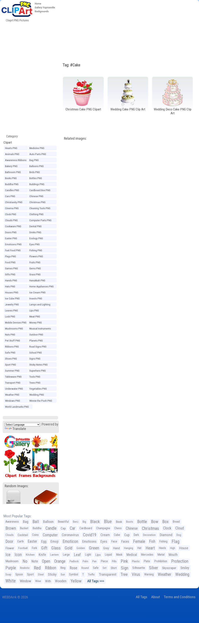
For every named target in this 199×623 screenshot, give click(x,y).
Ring (62, 568)
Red (37, 568)
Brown (10, 528)
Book (119, 522)
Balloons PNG (36, 166)
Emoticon (70, 541)
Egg (43, 541)
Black (95, 521)
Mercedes (147, 554)
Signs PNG (34, 358)
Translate (19, 428)
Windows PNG (12, 400)
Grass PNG (35, 274)
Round (85, 568)
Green (94, 548)
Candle (51, 528)
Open (46, 561)
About (155, 597)
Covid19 (89, 534)
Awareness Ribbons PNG (15, 161)
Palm (85, 561)
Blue (108, 521)
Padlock (74, 561)
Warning (149, 574)
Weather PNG (12, 394)
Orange (59, 561)
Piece (104, 561)
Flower (9, 548)
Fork (34, 548)
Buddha (36, 528)
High (172, 548)
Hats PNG (10, 286)
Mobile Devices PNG (15, 322)
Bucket (24, 528)
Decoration (149, 535)
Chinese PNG (36, 196)
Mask (119, 554)
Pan (94, 561)
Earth (20, 541)
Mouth (173, 555)
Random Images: (17, 486)
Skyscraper (169, 568)
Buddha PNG (11, 184)
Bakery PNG (11, 166)
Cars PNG (10, 196)
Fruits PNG (34, 262)
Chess (118, 528)
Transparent (107, 574)
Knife (42, 555)
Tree (124, 574)
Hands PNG (11, 280)
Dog (178, 535)
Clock (167, 528)
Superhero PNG (37, 370)
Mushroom (11, 561)
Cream (105, 535)
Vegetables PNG (38, 388)
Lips (98, 555)
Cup (127, 535)
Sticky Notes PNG (38, 364)
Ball (35, 521)
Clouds (9, 535)
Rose (73, 568)
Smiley (184, 568)
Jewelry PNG (12, 304)
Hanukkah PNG (37, 280)
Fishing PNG (35, 250)
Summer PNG (12, 370)
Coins (35, 535)
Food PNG (10, 262)
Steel (41, 574)
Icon (18, 554)
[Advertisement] (128, 29)
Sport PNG (10, 364)
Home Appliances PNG (41, 286)
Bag (25, 521)
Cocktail (23, 535)
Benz (76, 521)
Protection (179, 561)
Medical (132, 555)
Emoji (54, 541)
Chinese (132, 528)
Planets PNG (36, 340)
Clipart (7, 142)
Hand (116, 548)
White (10, 581)
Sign (124, 567)
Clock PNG (10, 214)
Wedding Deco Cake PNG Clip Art (172, 111)
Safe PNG (10, 352)
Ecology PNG (36, 238)
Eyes (103, 541)
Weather (164, 574)
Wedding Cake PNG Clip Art (127, 109)
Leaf (77, 554)
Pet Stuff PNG (12, 340)
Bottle (142, 521)
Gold (68, 548)
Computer (50, 535)
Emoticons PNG (13, 244)
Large (66, 554)
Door (9, 541)
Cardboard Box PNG (39, 190)
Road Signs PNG (37, 346)
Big (84, 521)
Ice (7, 554)
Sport (30, 574)
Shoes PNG (11, 358)
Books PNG (11, 178)
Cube (117, 535)
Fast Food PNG (13, 250)
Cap (63, 528)
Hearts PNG (11, 148)
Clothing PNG (36, 214)
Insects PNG (35, 298)
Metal (161, 554)
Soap (8, 574)
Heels (162, 548)
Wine (38, 581)
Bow (154, 521)
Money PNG (35, 322)
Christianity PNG (13, 202)
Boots (129, 521)
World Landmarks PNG (17, 406)
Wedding (182, 574)
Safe (96, 568)
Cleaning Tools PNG (39, 208)
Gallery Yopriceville (45, 7)
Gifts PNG (10, 274)
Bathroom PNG (13, 172)
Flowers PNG (36, 256)
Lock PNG (10, 316)
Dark (136, 535)
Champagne (103, 528)
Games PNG (11, 268)
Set (104, 568)
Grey (106, 548)
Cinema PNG (12, 208)
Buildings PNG (36, 184)
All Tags (141, 597)
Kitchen (30, 554)
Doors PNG (11, 232)
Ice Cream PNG (37, 292)
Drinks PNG (35, 232)
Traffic (91, 574)
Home (38, 3)
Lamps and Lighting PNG (39, 305)
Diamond (166, 535)
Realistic (25, 568)
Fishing (163, 541)
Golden (81, 548)
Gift (44, 548)
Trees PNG (34, 382)
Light (88, 554)
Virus (136, 574)
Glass (56, 548)
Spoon (19, 574)
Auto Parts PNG (37, 154)
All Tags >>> (95, 581)
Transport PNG (12, 382)
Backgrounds (42, 11)
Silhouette (138, 568)
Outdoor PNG (36, 334)
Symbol (73, 574)
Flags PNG (10, 256)
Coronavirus (70, 535)
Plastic (136, 561)
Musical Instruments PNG (40, 329)
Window (25, 581)
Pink (124, 561)
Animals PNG (12, 154)
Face (114, 541)
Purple (10, 567)
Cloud (179, 528)
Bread (176, 521)
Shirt (114, 568)
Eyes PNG (34, 244)
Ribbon (50, 567)
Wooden (60, 581)
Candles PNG (12, 190)
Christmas (150, 528)
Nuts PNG (10, 334)
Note (34, 561)
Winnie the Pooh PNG (40, 400)
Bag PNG (34, 160)
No (25, 561)
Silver (153, 567)
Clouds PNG (11, 220)
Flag (176, 541)
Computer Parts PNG (40, 220)
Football (23, 548)
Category (10, 136)
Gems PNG (35, 268)
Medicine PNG (36, 148)
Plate (147, 561)
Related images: (75, 138)
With (48, 581)
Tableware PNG (13, 376)
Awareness (12, 521)
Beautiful (63, 521)
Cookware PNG (13, 226)
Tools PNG (34, 376)
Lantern (54, 554)
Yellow (76, 581)
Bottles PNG (35, 178)
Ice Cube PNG (12, 298)
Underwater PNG (14, 388)
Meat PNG (34, 316)
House (183, 548)
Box (165, 521)
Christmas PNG (37, 202)
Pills (114, 561)
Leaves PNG (11, 310)
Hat (139, 548)
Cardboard (85, 528)
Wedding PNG (36, 394)
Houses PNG (11, 292)
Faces (125, 541)
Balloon (48, 522)
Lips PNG (34, 310)
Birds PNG (34, 172)
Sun (63, 574)
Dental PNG (35, 226)
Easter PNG (11, 238)
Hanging (128, 548)
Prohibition (160, 561)
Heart (150, 548)
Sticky (52, 574)
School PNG (35, 352)
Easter (32, 541)
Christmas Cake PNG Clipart (83, 109)
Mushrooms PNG (14, 328)
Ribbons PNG (12, 346)
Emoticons (89, 541)
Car (72, 528)
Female (139, 541)
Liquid (108, 554)
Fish (152, 541)
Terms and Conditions (180, 597)
